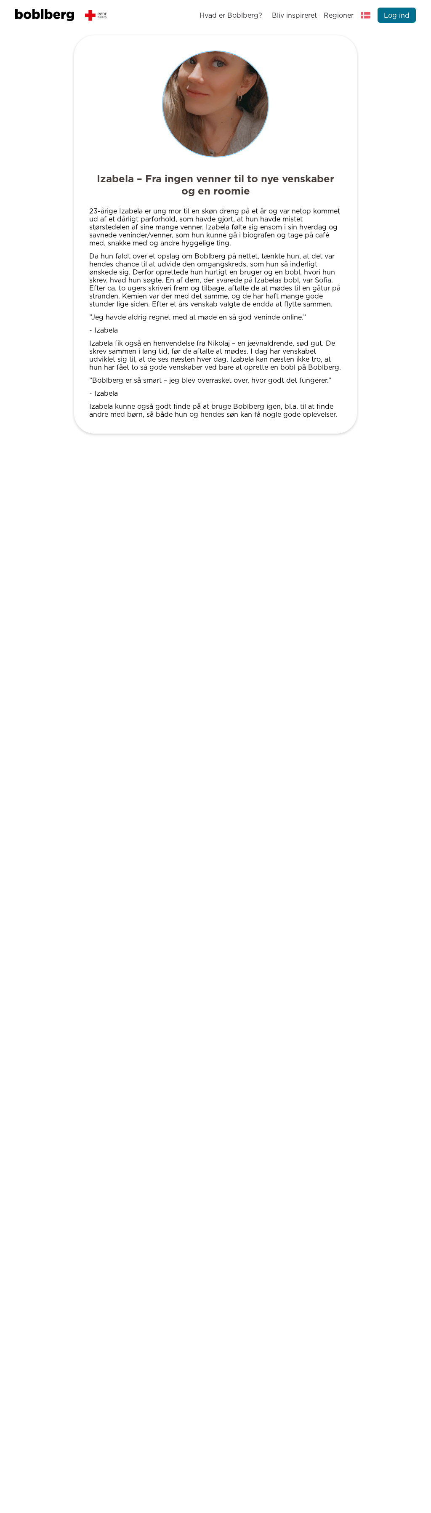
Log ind (397, 15)
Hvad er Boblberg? (231, 15)
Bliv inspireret (294, 15)
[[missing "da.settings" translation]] (365, 15)
